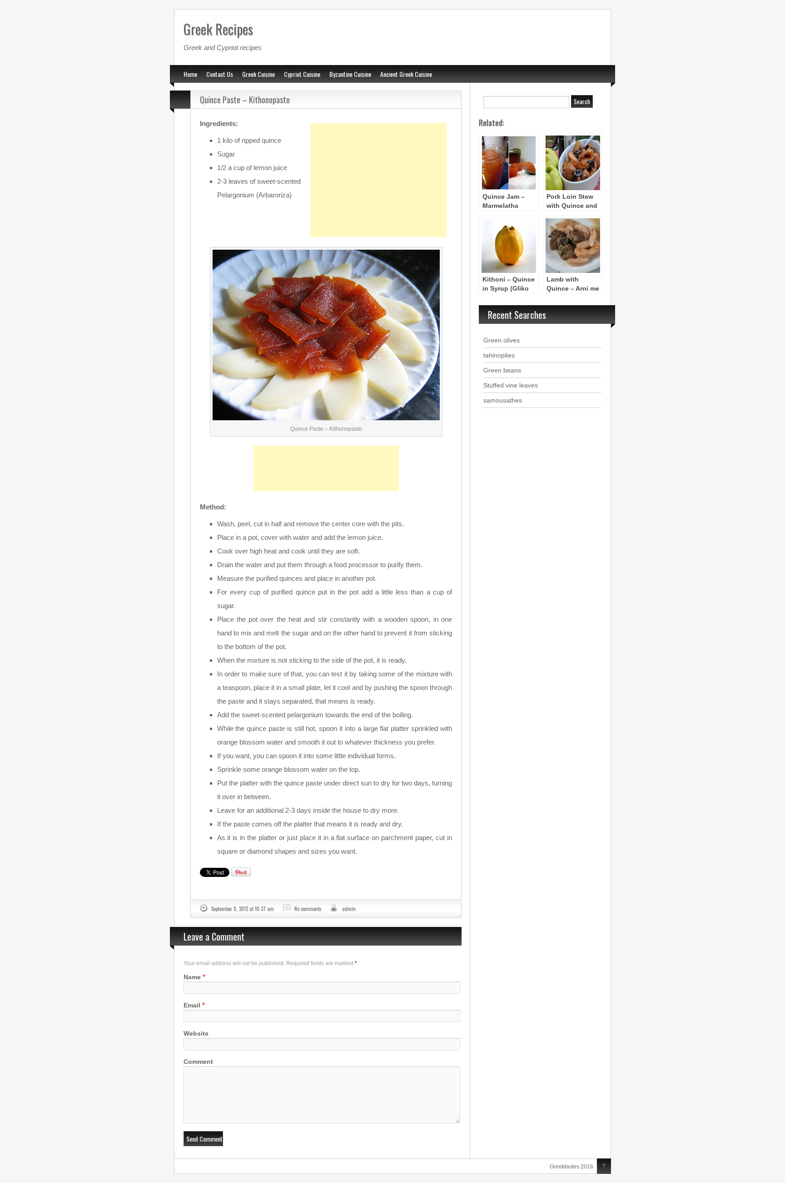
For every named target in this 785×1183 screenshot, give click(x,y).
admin (349, 908)
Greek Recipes (218, 29)
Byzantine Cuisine (350, 74)
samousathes (502, 400)
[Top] (604, 1166)
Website (196, 1033)
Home (190, 74)
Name (192, 977)
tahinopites (499, 355)
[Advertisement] (378, 157)
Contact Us (219, 74)
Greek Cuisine (258, 74)
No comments (308, 908)
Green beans (502, 370)
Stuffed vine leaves (510, 385)
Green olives (501, 340)
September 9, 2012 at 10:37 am (242, 908)
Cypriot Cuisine (302, 74)
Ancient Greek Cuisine (406, 74)
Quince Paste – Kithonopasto (245, 100)
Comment (198, 1061)
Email (192, 1005)
